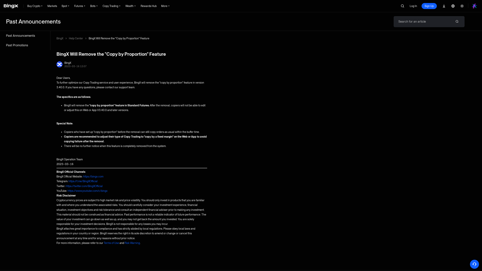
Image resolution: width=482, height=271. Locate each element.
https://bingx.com (93, 176)
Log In (413, 6)
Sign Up (429, 6)
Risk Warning (132, 242)
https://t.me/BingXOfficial (83, 181)
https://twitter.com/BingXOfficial (84, 186)
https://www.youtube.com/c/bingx (88, 190)
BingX (59, 38)
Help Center (76, 38)
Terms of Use (111, 242)
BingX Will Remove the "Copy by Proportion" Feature (119, 38)
